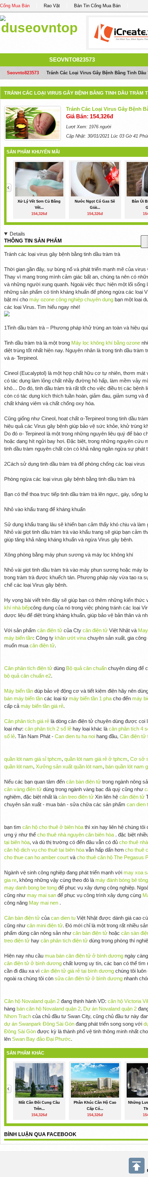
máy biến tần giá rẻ (42, 706)
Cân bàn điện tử (22, 918)
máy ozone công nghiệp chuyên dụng (71, 299)
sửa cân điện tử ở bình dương (89, 978)
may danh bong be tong (30, 887)
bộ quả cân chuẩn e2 (27, 676)
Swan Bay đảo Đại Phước (41, 1039)
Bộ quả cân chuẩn (86, 668)
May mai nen (43, 903)
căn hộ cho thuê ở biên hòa (52, 827)
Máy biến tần (18, 691)
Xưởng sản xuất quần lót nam (69, 766)
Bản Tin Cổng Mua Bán (97, 5)
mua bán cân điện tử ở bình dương (84, 956)
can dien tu (63, 918)
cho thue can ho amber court (36, 857)
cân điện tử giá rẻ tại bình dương (77, 971)
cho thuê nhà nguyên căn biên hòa (75, 835)
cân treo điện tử (76, 797)
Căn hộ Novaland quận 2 (32, 1001)
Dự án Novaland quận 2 (110, 1009)
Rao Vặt (52, 5)
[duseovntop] (39, 24)
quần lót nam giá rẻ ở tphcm (95, 759)
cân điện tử (49, 630)
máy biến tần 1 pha (90, 698)
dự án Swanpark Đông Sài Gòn (39, 1024)
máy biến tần (18, 638)
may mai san (41, 895)
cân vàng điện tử (23, 789)
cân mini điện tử (45, 925)
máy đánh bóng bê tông (121, 880)
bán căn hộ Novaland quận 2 (49, 1009)
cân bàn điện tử (83, 782)
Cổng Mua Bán (15, 5)
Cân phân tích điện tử (28, 668)
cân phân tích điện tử (64, 940)
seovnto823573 (72, 60)
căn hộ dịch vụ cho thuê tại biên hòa (44, 850)
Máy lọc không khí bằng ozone (105, 343)
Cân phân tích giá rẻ (26, 721)
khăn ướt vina (70, 638)
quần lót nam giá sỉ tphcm (33, 759)
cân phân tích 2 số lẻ (49, 729)
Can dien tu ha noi (75, 736)
